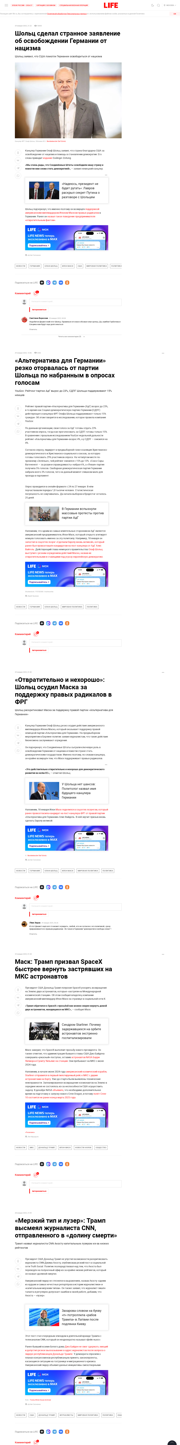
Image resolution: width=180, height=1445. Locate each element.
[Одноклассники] (67, 282)
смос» (32, 1132)
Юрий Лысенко (33, 596)
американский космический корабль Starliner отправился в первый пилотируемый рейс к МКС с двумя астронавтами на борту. (66, 1075)
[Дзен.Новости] (42, 282)
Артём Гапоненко (34, 255)
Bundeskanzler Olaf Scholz (56, 141)
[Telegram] (54, 282)
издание (48, 157)
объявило (58, 1090)
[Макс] (48, 282)
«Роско (27, 1132)
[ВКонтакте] (61, 282)
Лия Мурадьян (33, 1137)
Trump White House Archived (40, 1400)
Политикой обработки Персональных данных (67, 13)
